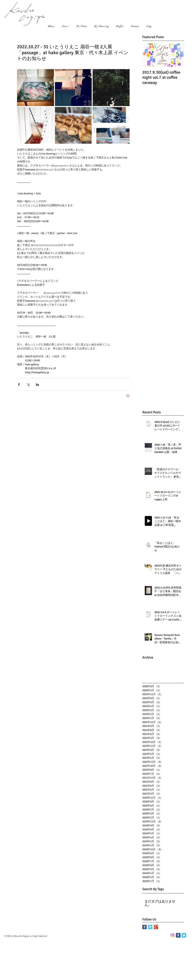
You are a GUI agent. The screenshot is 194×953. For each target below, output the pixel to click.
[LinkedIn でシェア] (37, 384)
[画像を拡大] (35, 87)
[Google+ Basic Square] (156, 927)
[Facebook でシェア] (19, 384)
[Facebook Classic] (178, 935)
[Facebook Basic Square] (144, 927)
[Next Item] (178, 55)
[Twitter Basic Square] (150, 927)
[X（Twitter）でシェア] (28, 384)
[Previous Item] (148, 55)
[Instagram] (172, 935)
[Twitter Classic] (183, 935)
